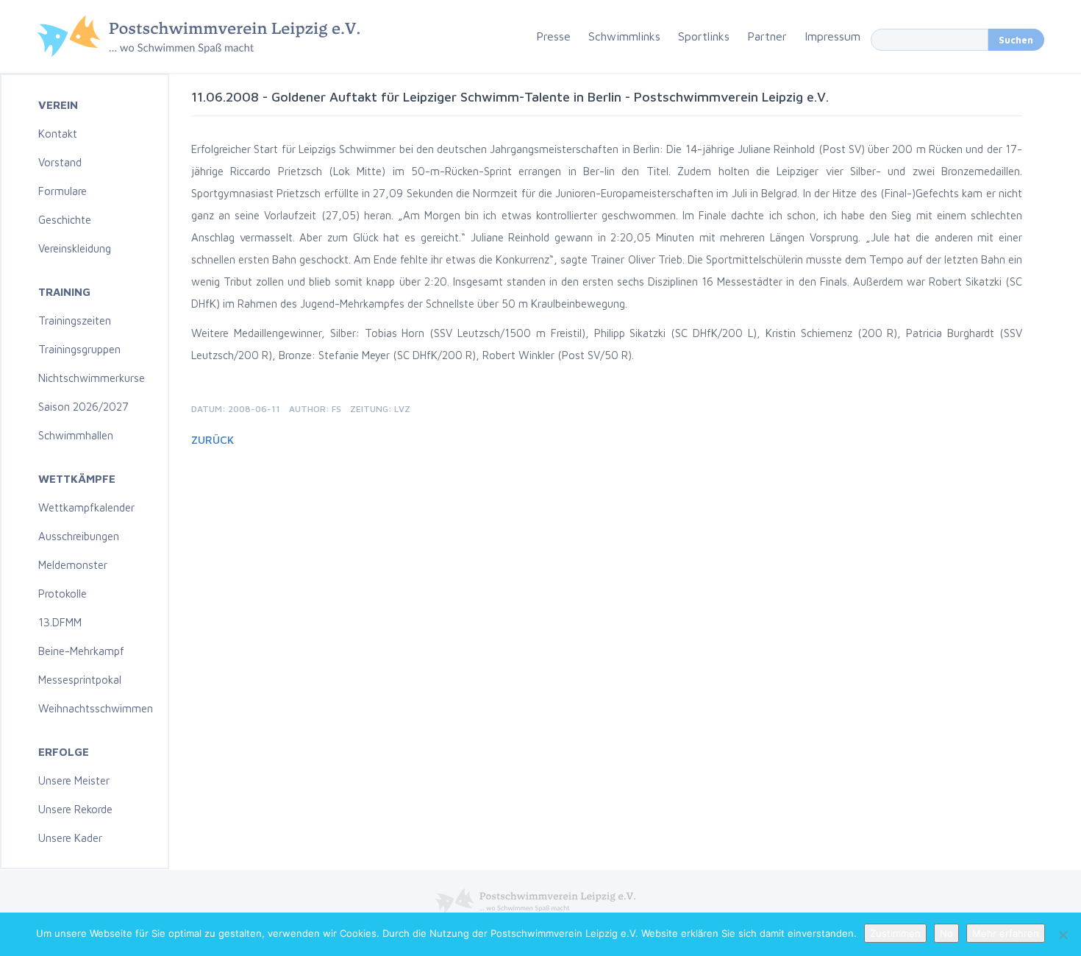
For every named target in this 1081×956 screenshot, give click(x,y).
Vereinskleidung (74, 248)
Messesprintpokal (79, 679)
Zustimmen (895, 933)
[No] (1062, 934)
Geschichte (64, 219)
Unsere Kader (70, 838)
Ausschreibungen (78, 536)
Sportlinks (703, 36)
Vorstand (60, 162)
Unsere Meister (74, 780)
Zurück (212, 439)
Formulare (62, 191)
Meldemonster (72, 565)
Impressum (832, 36)
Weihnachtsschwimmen (95, 708)
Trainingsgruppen (79, 349)
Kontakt (57, 133)
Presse (553, 36)
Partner (767, 36)
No (946, 933)
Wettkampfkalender (86, 507)
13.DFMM (60, 622)
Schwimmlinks (624, 36)
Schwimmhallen (75, 435)
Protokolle (62, 593)
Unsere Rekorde (75, 809)
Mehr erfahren (1005, 933)
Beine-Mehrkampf (81, 651)
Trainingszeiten (74, 320)
